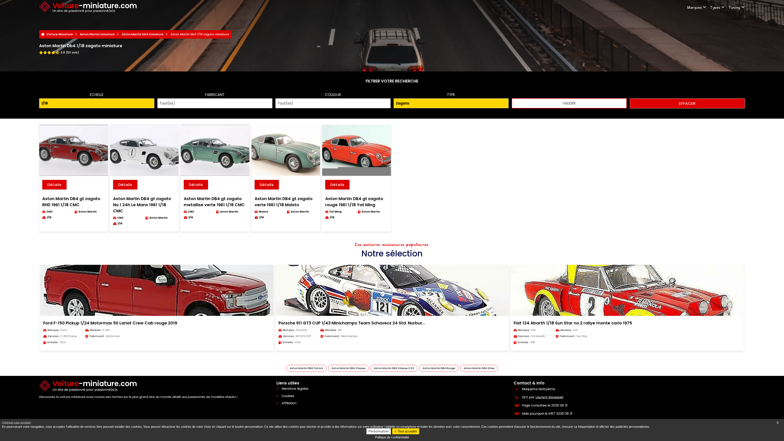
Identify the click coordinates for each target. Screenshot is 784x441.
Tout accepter (407, 431)
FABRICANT (215, 94)
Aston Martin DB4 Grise (479, 368)
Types (715, 7)
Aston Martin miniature (97, 34)
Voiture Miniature (60, 34)
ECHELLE (97, 94)
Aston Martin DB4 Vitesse (348, 368)
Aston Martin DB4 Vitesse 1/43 (394, 368)
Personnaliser (379, 431)
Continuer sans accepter (16, 422)
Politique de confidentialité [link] (392, 437)
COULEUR (333, 94)
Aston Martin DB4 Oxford (306, 368)
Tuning (734, 7)
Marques (694, 7)
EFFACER (687, 103)
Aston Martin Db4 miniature (143, 34)
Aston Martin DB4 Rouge (439, 368)
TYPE (451, 94)
